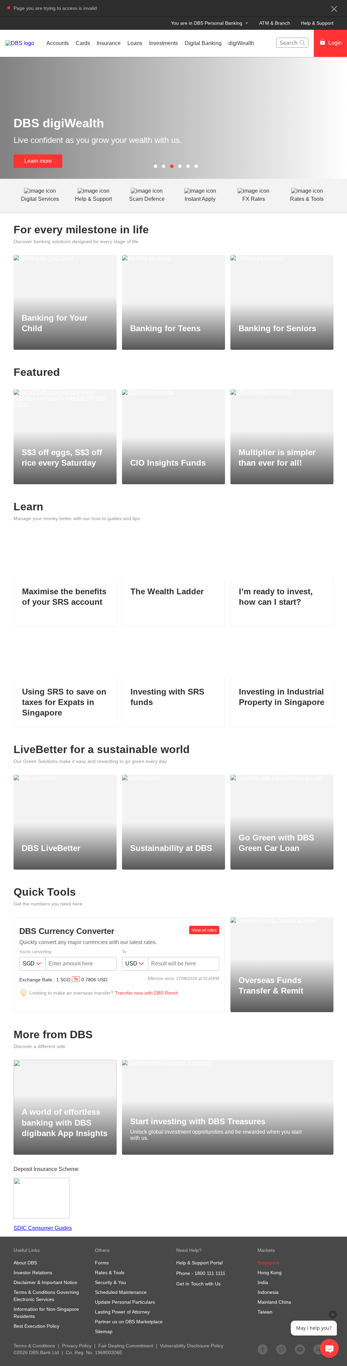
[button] (334, 9)
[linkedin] (318, 1349)
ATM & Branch (274, 23)
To (124, 951)
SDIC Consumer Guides (43, 1228)
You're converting (35, 951)
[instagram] (281, 1349)
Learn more (38, 161)
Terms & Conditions (34, 1345)
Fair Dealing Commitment (125, 1345)
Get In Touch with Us (198, 1283)
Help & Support (317, 23)
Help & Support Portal (199, 1262)
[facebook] (263, 1349)
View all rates (204, 930)
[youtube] (300, 1349)
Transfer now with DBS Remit (146, 993)
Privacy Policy (76, 1345)
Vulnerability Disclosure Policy (191, 1345)
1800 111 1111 (210, 1273)
